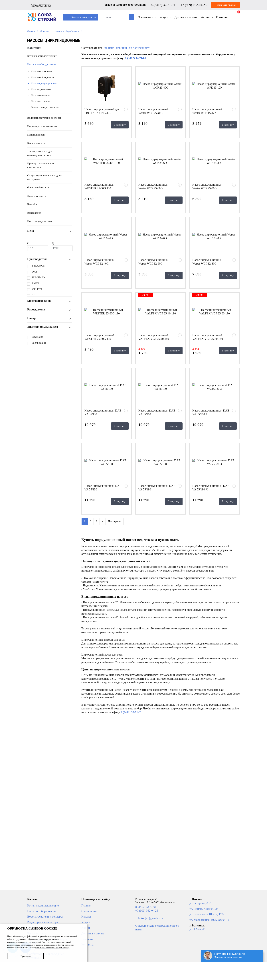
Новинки (121, 47)
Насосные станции (40, 101)
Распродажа (39, 342)
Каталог (44, 31)
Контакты (87, 944)
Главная (31, 31)
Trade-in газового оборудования (125, 4)
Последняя (114, 521)
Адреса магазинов (41, 5)
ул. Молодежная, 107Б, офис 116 (209, 919)
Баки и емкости (36, 143)
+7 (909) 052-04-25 (194, 5)
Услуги (85, 922)
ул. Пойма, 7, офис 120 (203, 908)
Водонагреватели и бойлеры (44, 117)
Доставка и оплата (92, 933)
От (29, 243)
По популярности (139, 47)
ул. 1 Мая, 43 (197, 929)
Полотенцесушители (39, 221)
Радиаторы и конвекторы (42, 126)
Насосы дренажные (41, 89)
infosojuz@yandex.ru (150, 918)
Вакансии (87, 939)
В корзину (120, 124)
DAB (35, 271)
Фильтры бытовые (38, 187)
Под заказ (37, 336)
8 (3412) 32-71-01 (163, 5)
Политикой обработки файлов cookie (51, 947)
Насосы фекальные (40, 95)
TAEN (35, 283)
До (53, 243)
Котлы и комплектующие (42, 55)
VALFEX (37, 289)
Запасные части (36, 196)
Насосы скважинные (41, 71)
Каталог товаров (81, 17)
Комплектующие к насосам (44, 107)
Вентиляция (34, 212)
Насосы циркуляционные (43, 83)
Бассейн (32, 204)
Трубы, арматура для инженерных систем (39, 153)
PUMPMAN (38, 277)
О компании (89, 911)
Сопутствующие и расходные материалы (44, 177)
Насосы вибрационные (42, 77)
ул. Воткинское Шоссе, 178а (206, 914)
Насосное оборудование (66, 31)
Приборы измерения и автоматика (40, 165)
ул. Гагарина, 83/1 (200, 903)
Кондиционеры (36, 134)
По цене (109, 47)
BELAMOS (38, 265)
